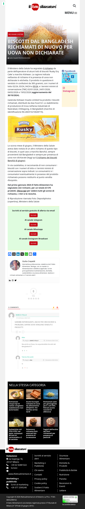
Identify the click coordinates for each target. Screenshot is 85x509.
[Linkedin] (10, 280)
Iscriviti (33, 215)
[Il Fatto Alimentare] (42, 6)
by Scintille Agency (68, 504)
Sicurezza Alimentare (64, 457)
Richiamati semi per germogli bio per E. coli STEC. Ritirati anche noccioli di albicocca (50, 407)
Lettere (62, 490)
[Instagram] (13, 280)
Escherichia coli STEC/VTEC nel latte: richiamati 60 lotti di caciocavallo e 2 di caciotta (15, 434)
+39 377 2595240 (19, 487)
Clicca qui (21, 190)
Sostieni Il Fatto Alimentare (41, 489)
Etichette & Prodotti (64, 464)
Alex (31, 360)
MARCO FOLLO (34, 341)
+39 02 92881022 (19, 465)
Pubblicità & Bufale (68, 470)
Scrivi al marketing (19, 484)
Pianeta (62, 478)
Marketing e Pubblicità (40, 464)
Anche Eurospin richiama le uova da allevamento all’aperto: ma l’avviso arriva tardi (33, 407)
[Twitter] (15, 280)
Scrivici (14, 468)
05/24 (35, 86)
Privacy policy (40, 478)
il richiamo (48, 68)
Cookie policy (40, 483)
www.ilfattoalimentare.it (19, 473)
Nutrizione (64, 474)
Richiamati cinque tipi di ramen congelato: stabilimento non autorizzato (16, 406)
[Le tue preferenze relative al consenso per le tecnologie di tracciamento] (4, 4)
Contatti (38, 474)
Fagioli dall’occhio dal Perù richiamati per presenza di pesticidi (50, 433)
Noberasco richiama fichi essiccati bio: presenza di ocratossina (32, 433)
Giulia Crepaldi (13, 58)
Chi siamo (39, 470)
